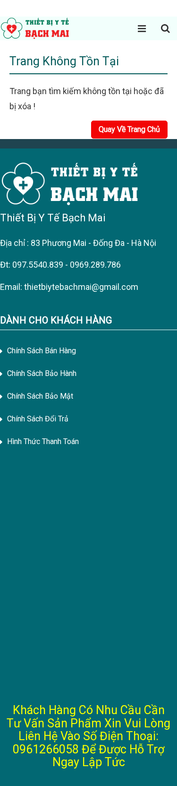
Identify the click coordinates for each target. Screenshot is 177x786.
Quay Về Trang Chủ (129, 129)
